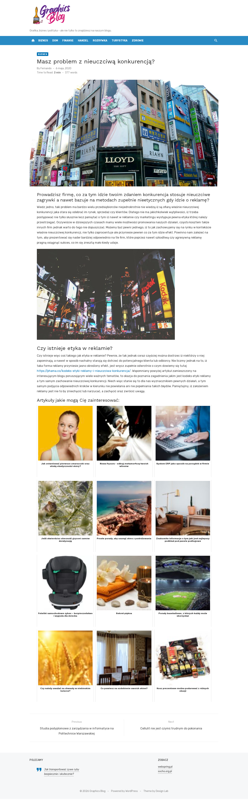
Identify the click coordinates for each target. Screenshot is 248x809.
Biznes (43, 40)
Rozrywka (100, 40)
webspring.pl (165, 766)
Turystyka (119, 40)
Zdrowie (138, 40)
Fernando (46, 68)
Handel (83, 40)
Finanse (68, 40)
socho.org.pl (165, 771)
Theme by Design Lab (155, 791)
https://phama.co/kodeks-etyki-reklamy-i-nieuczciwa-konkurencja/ (84, 371)
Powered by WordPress (124, 791)
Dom (55, 40)
